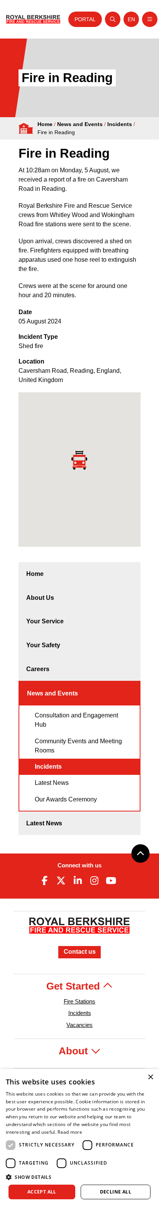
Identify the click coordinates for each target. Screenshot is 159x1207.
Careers (37, 669)
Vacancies (79, 1025)
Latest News (52, 782)
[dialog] (79, 1138)
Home (44, 124)
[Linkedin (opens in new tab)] (77, 880)
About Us (40, 597)
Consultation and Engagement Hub (76, 720)
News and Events (80, 124)
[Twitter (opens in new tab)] (61, 880)
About (75, 1051)
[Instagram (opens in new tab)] (94, 880)
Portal (85, 19)
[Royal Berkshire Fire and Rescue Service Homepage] (33, 19)
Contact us (80, 951)
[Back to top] (140, 853)
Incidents (119, 124)
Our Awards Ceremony (66, 799)
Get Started (74, 986)
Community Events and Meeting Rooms (78, 746)
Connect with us (79, 865)
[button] (79, 1177)
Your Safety (43, 645)
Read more (70, 1132)
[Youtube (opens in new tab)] (111, 880)
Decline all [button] (115, 1191)
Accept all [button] (41, 1191)
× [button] (150, 1077)
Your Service (45, 621)
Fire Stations (79, 1001)
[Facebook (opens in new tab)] (44, 880)
